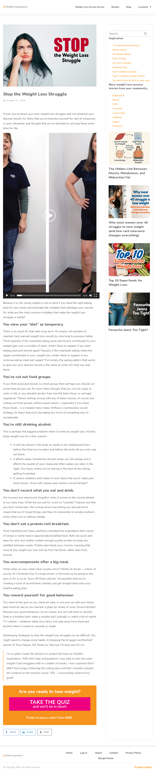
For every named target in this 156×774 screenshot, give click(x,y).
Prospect (117, 126)
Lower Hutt (118, 113)
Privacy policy (143, 767)
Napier (115, 121)
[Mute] (90, 295)
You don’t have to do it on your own (131, 80)
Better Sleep (119, 50)
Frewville (117, 108)
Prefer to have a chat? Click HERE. (50, 718)
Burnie (115, 100)
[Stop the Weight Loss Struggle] (49, 55)
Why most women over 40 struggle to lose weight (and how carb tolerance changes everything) (128, 228)
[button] (50, 216)
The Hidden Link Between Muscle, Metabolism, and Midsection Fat (128, 173)
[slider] (49, 295)
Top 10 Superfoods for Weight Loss (125, 282)
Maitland (117, 117)
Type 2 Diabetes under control (128, 76)
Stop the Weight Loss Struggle (35, 94)
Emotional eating (121, 54)
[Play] (7, 295)
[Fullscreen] (95, 295)
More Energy (119, 58)
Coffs (115, 104)
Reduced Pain (119, 67)
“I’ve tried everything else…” (127, 45)
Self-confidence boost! (124, 71)
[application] (49, 215)
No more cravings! (121, 63)
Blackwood (118, 95)
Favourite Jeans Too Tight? (128, 330)
